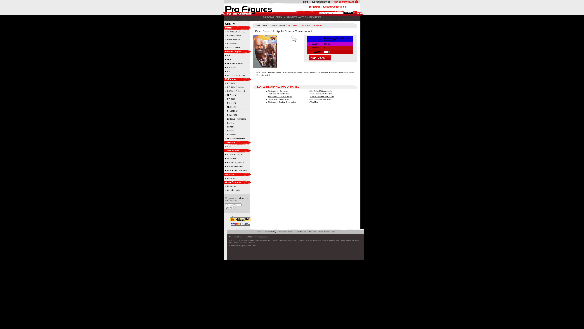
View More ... (315, 102)
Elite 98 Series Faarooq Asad (278, 99)
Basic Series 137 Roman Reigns (280, 96)
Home (258, 25)
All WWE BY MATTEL (277, 25)
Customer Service (286, 232)
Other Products (233, 182)
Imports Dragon (233, 51)
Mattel (265, 25)
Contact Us (301, 232)
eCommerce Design (236, 246)
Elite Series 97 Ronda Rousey (321, 99)
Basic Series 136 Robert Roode (322, 96)
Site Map (312, 232)
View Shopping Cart (327, 232)
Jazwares (230, 142)
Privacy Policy (270, 232)
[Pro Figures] (246, 9)
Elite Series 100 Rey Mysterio (279, 94)
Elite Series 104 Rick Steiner (278, 91)
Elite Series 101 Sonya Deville (321, 91)
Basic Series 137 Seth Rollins (321, 94)
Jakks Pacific (232, 150)
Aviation (229, 174)
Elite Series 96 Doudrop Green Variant (282, 102)
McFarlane (230, 79)
